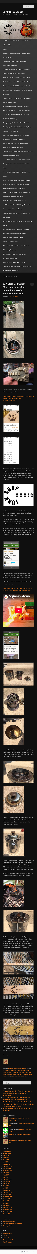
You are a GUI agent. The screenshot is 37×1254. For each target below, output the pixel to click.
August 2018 (7, 1153)
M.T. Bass (11, 1134)
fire (23, 1072)
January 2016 (7, 1194)
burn (24, 1070)
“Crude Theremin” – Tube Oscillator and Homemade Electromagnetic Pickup (17, 100)
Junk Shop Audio (13, 12)
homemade (13, 1074)
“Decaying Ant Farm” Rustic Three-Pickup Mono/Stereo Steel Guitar (14, 63)
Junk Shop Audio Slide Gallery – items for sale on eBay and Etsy (17, 55)
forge (26, 1072)
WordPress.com (8, 1242)
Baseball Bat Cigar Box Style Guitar (13, 147)
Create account (7, 1233)
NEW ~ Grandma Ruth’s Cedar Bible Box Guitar (16, 180)
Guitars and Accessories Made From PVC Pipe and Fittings (17, 223)
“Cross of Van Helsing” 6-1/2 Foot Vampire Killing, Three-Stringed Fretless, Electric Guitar (17, 71)
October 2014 (7, 1214)
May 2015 (6, 1201)
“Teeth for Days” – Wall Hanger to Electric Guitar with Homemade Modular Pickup (17, 153)
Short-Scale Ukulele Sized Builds (12, 209)
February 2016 (7, 1192)
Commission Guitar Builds (10, 131)
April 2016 (6, 1188)
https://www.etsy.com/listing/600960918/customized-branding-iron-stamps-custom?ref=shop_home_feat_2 (18, 398)
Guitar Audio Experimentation (17, 1068)
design (14, 1072)
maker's (25, 1074)
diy (17, 1072)
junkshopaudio (13, 1118)
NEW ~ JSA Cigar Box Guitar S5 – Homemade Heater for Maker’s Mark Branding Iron (16, 137)
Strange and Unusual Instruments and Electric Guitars (16, 166)
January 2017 (7, 1181)
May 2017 (6, 1177)
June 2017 (6, 1175)
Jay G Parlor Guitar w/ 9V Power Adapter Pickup (16, 160)
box (12, 1070)
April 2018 (6, 1162)
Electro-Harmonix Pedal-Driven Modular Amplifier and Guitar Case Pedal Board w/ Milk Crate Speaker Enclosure (17, 90)
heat (8, 1074)
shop (9, 1076)
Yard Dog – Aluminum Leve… (25, 1134)
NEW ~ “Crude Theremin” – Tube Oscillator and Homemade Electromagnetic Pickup (16, 194)
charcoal (5, 1072)
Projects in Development (10, 258)
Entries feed (6, 1238)
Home (5, 49)
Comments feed (8, 1240)
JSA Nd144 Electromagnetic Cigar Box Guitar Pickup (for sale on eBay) (16, 117)
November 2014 (8, 1212)
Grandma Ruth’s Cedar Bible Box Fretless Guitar (18, 1102)
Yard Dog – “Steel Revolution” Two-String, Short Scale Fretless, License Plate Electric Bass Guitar (17, 80)
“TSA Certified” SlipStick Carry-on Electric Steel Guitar (16, 174)
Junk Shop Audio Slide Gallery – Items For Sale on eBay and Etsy (17, 43)
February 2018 (7, 1166)
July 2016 (6, 1184)
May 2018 (6, 1160)
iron (18, 1074)
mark (30, 1074)
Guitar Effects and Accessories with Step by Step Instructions (16, 215)
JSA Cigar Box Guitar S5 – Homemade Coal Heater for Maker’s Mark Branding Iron (14, 288)
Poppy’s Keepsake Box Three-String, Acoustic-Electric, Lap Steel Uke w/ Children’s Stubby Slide (17, 108)
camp (28, 1070)
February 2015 (7, 1207)
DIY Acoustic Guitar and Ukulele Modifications (16, 246)
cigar (10, 1072)
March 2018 (6, 1164)
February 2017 (7, 1179)
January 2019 (7, 1151)
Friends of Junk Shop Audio (11, 262)
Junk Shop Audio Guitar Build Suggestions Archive (17, 205)
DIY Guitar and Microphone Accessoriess (14, 254)
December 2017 (7, 1171)
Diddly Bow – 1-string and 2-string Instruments (16, 229)
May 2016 (6, 1186)
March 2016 (6, 1190)
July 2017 (6, 1173)
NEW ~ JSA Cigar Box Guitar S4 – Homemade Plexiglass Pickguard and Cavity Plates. (16, 186)
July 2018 (6, 1155)
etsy (20, 1072)
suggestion (14, 1076)
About (23, 262)
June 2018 (6, 1158)
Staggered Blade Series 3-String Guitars (14, 233)
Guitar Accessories (9, 1221)
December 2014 (7, 1210)
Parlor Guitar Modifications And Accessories (15, 143)
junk (21, 1074)
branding (16, 1070)
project (5, 1076)
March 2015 (6, 1205)
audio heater (6, 1070)
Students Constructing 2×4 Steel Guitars (14, 201)
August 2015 (7, 1199)
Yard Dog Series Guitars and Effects (13, 237)
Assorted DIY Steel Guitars (10, 242)
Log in (5, 1235)
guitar (4, 1074)
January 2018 (7, 1168)
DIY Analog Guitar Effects (10, 250)
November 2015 (8, 1197)
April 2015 (6, 1203)
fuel (29, 1072)
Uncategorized (7, 1226)
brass (21, 1070)
